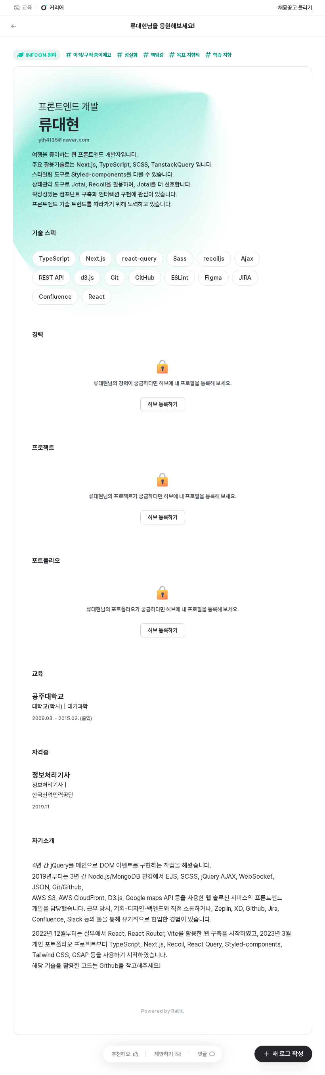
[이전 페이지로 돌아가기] (13, 26)
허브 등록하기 (163, 404)
